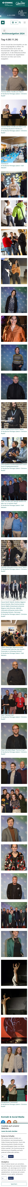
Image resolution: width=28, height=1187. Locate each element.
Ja (2, 1156)
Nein (10, 1156)
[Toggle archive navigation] (4, 30)
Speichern (14, 1184)
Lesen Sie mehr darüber (9, 1131)
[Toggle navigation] (24, 22)
